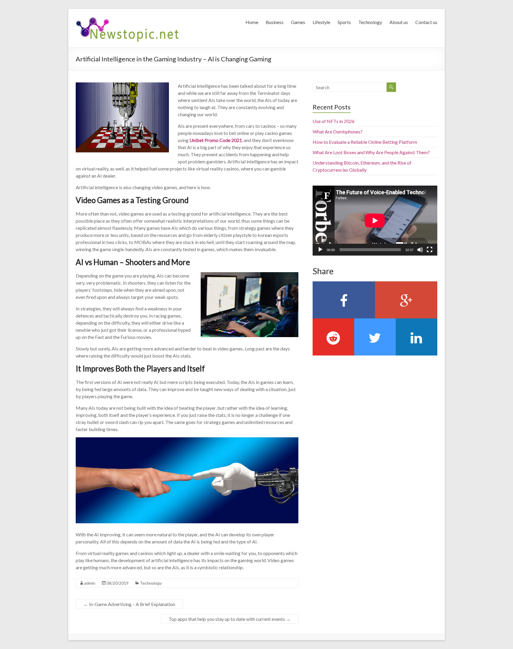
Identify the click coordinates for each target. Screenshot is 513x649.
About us (399, 22)
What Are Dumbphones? (337, 131)
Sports (344, 22)
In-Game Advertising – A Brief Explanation (129, 604)
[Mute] (420, 250)
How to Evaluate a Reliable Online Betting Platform (365, 142)
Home (252, 22)
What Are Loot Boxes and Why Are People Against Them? (371, 152)
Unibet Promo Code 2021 (215, 140)
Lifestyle (321, 22)
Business (275, 22)
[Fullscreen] (430, 250)
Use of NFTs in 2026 (333, 121)
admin (89, 583)
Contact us (426, 22)
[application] (375, 221)
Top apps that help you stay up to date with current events (230, 619)
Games (298, 22)
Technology (370, 22)
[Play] (320, 250)
